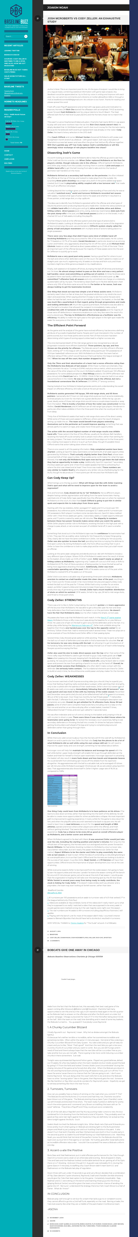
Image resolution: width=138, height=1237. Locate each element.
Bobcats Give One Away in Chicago (73, 949)
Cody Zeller (55, 937)
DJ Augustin (74, 1224)
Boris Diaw (54, 1224)
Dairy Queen (64, 1224)
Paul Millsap (90, 937)
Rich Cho (99, 937)
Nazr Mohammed (56, 1226)
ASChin (52, 1221)
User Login (9, 159)
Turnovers (90, 1226)
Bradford (54, 934)
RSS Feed (8, 163)
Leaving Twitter (11, 51)
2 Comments (55, 941)
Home (6, 151)
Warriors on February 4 (82, 625)
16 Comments (55, 1231)
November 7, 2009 (56, 1218)
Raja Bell (67, 1226)
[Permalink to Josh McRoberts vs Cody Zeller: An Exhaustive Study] (86, 53)
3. (48, 911)
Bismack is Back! (11, 55)
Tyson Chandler (102, 1226)
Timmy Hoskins (77, 923)
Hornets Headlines (15, 101)
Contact (8, 155)
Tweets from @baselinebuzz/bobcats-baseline (13, 93)
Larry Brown (118, 1224)
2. (48, 903)
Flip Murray (96, 1224)
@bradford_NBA (54, 893)
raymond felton (78, 1226)
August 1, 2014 (55, 931)
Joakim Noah (65, 937)
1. (47, 898)
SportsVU (108, 937)
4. (48, 916)
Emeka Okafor (85, 1224)
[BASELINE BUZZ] (16, 10)
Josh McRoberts (77, 937)
